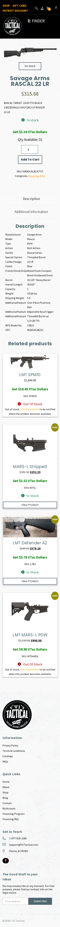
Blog (5, 797)
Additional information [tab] (31, 211)
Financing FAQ (10, 819)
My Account (9, 808)
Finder (36, 21)
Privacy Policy (10, 745)
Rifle (42, 176)
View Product (30, 505)
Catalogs (7, 756)
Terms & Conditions (13, 750)
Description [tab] (31, 198)
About (6, 787)
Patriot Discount (15, 11)
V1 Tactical (18, 920)
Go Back (30, 66)
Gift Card (19, 6)
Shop (6, 6)
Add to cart (30, 160)
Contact (7, 803)
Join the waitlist (29, 409)
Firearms (33, 176)
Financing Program (13, 813)
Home (6, 781)
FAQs (5, 761)
